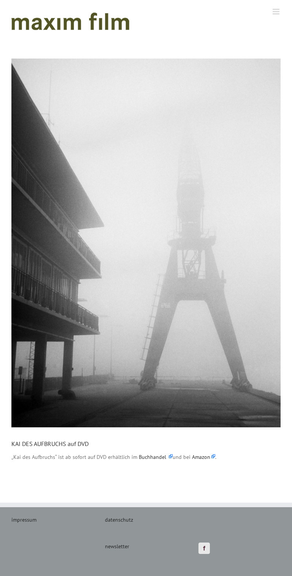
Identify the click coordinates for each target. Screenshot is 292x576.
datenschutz (119, 519)
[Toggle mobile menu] (277, 12)
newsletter (117, 546)
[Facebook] (204, 548)
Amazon (201, 457)
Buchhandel (153, 457)
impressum (23, 519)
